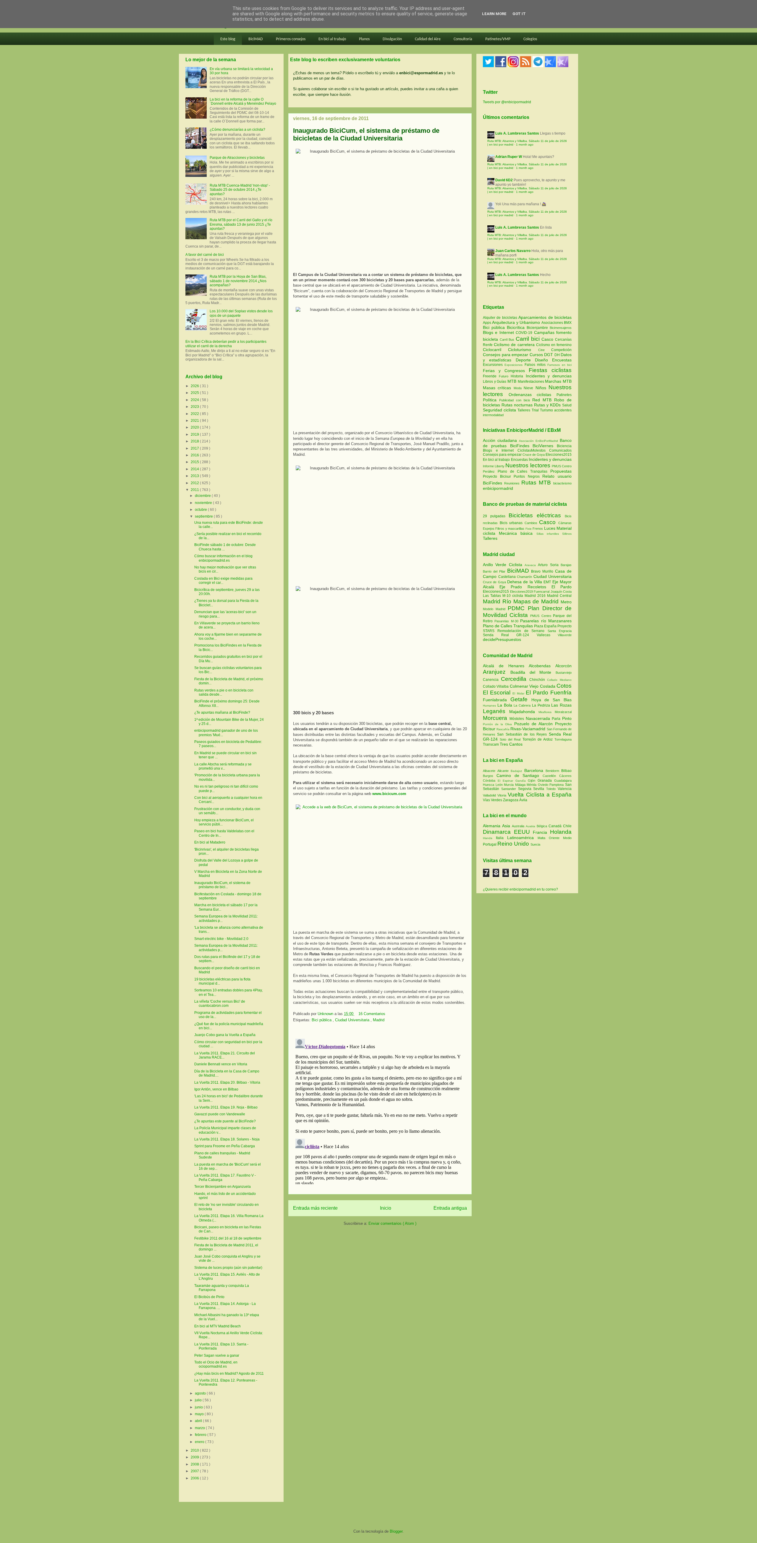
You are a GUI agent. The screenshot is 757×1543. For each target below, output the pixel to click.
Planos (364, 39)
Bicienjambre (538, 328)
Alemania (492, 825)
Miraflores (546, 712)
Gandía (521, 780)
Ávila (523, 800)
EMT (548, 582)
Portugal (490, 844)
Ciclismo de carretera (515, 344)
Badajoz (517, 771)
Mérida (532, 784)
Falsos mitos (536, 365)
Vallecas (547, 635)
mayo (200, 1414)
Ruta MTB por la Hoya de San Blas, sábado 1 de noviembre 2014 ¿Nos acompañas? (238, 280)
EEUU (523, 832)
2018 (195, 441)
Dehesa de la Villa (525, 581)
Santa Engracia (560, 631)
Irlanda (489, 838)
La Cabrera (523, 705)
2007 (195, 1471)
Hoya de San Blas (551, 699)
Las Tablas (492, 596)
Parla (557, 719)
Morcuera (496, 718)
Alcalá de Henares (506, 665)
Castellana (507, 577)
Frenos (538, 528)
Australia (519, 826)
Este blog (227, 39)
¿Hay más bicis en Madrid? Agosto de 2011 (229, 1373)
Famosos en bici (559, 364)
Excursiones (493, 365)
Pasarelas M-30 (507, 621)
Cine (544, 350)
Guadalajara (563, 780)
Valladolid (490, 795)
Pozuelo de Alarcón (534, 723)
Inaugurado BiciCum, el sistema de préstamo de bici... (222, 885)
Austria (531, 826)
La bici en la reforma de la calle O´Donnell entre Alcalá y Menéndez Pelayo (243, 101)
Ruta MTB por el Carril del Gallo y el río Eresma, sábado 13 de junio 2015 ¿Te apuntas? (241, 224)
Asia (507, 825)
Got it (519, 14)
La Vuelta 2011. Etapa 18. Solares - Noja (227, 1139)
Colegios (530, 39)
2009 (195, 1457)
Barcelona (535, 770)
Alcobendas (542, 665)
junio (199, 1407)
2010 (195, 1450)
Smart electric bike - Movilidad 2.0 (221, 939)
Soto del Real (511, 739)
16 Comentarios (371, 1014)
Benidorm (553, 771)
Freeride (491, 376)
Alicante (504, 771)
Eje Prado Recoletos (525, 586)
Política (491, 400)
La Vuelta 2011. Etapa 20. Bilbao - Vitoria (227, 1082)
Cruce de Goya (534, 454)
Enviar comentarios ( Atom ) (392, 1223)
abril (199, 1421)
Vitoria (502, 795)
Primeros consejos (290, 39)
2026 (195, 386)
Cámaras (565, 523)
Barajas (566, 565)
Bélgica (543, 826)
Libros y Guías (495, 381)
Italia (501, 838)
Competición (561, 350)
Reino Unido (513, 844)
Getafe (520, 699)
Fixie (528, 528)
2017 (195, 448)
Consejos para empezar (506, 354)
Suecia (535, 844)
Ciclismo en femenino (554, 345)
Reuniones (512, 483)
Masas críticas (498, 387)
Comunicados (560, 450)
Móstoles (517, 719)
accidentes (563, 410)
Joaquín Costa (561, 591)
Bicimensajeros (561, 327)
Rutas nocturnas (518, 405)
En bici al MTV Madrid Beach (217, 1326)
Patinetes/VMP (497, 39)
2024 (195, 400)
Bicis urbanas (511, 523)
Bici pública (322, 1020)
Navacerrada (539, 718)
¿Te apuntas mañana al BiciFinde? (222, 712)
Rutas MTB (536, 482)
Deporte (525, 360)
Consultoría (463, 39)
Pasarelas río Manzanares (546, 620)
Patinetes (564, 395)
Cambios (531, 523)
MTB (512, 381)
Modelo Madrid (495, 609)
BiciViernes (543, 445)
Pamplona (557, 784)
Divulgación (392, 39)
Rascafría (503, 729)
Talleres (524, 410)
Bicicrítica (517, 327)
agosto (201, 1393)
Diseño (543, 360)
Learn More (494, 14)
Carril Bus (508, 339)
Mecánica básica (516, 533)
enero (200, 1442)
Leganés (496, 711)
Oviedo (544, 784)
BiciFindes (519, 445)
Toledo (552, 789)
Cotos (564, 686)
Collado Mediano (559, 679)
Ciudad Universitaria (353, 1020)
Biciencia (564, 446)
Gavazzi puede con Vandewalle (219, 1114)
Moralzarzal (563, 712)
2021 (195, 421)
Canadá (556, 826)
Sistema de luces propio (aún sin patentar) (228, 1268)
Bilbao (566, 771)
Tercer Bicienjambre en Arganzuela (222, 1187)
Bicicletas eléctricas (535, 515)
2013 (195, 476)
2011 (195, 490)
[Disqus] (380, 1110)
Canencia (492, 680)
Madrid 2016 (536, 596)
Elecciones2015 (559, 455)
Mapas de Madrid (537, 601)
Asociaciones (552, 323)
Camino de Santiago (519, 775)
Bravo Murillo (543, 571)
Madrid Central (559, 596)
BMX (568, 323)
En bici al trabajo (332, 39)
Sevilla (539, 789)
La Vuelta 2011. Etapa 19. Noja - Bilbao (226, 1107)
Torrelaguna (563, 739)
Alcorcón (563, 665)
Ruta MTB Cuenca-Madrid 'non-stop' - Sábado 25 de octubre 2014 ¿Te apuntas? (240, 189)
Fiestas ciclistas (550, 370)
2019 (195, 434)
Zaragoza (511, 800)
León (500, 784)
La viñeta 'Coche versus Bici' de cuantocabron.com (219, 1003)
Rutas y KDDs (548, 405)
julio (199, 1400)
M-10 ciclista (513, 596)
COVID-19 (525, 333)
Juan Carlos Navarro (512, 251)
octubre (201, 510)
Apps (487, 323)
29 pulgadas (494, 516)
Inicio (385, 1208)
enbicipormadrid (498, 488)
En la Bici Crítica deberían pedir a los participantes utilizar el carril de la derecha (225, 344)
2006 (195, 1478)
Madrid (378, 1020)
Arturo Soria (549, 565)
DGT (549, 354)
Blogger (396, 1531)
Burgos (489, 776)
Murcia (509, 784)
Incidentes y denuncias (549, 376)
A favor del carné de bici (204, 255)
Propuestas (561, 471)
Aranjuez (496, 672)
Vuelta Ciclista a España (540, 794)
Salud (567, 405)
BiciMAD (255, 39)
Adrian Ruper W (508, 157)
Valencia (565, 789)
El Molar (518, 693)
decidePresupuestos (502, 639)
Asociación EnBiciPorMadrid (538, 440)
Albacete (490, 771)
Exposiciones (514, 364)
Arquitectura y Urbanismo (516, 322)
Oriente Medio (560, 838)
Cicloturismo (523, 349)
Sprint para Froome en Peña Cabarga (224, 1146)
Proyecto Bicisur (497, 476)
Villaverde (565, 635)
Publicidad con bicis (516, 400)
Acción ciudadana (500, 440)
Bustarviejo (564, 672)
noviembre (204, 503)
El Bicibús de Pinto (209, 1297)
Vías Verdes (493, 800)
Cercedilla (515, 679)
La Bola (505, 705)
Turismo (547, 410)
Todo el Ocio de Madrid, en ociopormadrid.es (215, 1364)
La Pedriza (541, 705)
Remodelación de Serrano (522, 631)
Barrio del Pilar (495, 571)
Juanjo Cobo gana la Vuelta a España (224, 1035)
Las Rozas (561, 705)
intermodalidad (493, 415)
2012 (195, 483)
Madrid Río (498, 601)
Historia (518, 376)
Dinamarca (498, 832)
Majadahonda (523, 711)
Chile (567, 826)
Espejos (488, 528)
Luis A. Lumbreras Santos (517, 133)
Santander (509, 789)
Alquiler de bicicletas (500, 318)
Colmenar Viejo (525, 686)
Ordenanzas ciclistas (533, 394)
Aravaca (531, 565)
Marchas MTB (558, 381)
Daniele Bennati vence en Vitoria (220, 1064)
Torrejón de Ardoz (538, 739)
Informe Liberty (493, 466)
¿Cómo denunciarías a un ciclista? (237, 129)
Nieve (529, 388)
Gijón (533, 780)
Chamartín (525, 577)
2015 (195, 462)
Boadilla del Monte (533, 672)
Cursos (537, 354)
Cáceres (565, 776)
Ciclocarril (495, 349)
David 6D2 (504, 180)
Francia (541, 832)
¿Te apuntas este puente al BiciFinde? (225, 1121)
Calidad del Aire (428, 39)
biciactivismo (562, 483)
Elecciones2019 (522, 591)
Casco (548, 339)
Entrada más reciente (315, 1208)
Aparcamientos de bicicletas (545, 317)
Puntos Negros (527, 476)
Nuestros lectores (527, 465)
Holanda (561, 832)
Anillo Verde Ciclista (504, 564)
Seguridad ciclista (500, 410)
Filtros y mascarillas (509, 528)
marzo (200, 1428)
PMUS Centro (562, 466)
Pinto (567, 718)
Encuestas (562, 360)
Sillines (567, 533)
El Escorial (497, 692)
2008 (195, 1464)
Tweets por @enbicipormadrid (507, 102)
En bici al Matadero (209, 842)
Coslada (548, 686)
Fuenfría (561, 692)
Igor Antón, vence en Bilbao (216, 1089)
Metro (566, 602)
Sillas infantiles (547, 533)
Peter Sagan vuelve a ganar (216, 1355)
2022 (195, 414)
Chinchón (538, 680)
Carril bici (528, 339)
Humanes (490, 705)
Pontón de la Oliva (498, 724)
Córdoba (490, 780)
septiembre (204, 516)
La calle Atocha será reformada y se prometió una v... (223, 766)
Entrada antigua (450, 1208)
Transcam (491, 744)
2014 (195, 469)
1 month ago (524, 144)
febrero (201, 1435)
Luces (549, 528)
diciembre (203, 496)
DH (557, 355)
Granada (546, 780)
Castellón (551, 776)
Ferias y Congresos (506, 370)
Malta (543, 838)
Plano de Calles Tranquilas (522, 471)
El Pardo (561, 586)
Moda (519, 388)
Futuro (505, 376)
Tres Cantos (511, 744)
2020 (195, 427)
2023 (195, 407)
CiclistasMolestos (531, 450)
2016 (195, 455)
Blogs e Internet (499, 332)
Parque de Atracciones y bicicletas (237, 158)
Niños (542, 387)
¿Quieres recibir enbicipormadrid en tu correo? (520, 889)
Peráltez (489, 471)
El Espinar (506, 780)
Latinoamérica (522, 837)
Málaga (521, 784)
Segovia (525, 789)
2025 (195, 393)
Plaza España (545, 626)
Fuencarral (542, 591)
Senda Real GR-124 (510, 635)
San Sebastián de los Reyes (523, 734)
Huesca (489, 784)
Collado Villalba (496, 686)
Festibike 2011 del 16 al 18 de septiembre (227, 1238)
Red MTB (543, 400)
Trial (536, 410)
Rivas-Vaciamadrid (528, 728)
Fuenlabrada (496, 699)
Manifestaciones (531, 381)
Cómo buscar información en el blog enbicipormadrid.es (223, 558)
